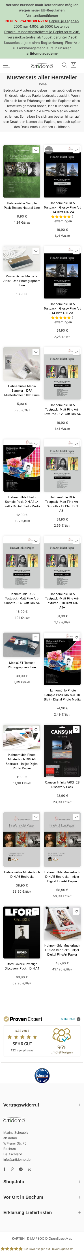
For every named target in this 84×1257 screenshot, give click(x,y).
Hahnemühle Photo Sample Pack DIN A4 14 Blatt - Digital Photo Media (22, 501)
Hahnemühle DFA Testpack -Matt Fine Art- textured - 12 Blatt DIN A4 (62, 409)
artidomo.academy (42, 53)
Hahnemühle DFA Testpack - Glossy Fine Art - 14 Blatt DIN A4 (62, 207)
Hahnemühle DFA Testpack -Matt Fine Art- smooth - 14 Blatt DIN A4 (22, 598)
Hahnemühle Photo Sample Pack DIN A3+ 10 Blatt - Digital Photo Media (62, 695)
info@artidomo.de (16, 1160)
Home (42, 84)
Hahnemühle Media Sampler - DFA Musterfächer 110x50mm (22, 390)
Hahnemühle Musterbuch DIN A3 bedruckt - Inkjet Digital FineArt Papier (62, 950)
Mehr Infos (68, 1019)
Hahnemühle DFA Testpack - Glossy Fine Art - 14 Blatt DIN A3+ (62, 308)
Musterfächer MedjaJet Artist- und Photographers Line (21, 280)
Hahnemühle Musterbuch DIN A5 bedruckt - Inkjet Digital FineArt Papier (62, 876)
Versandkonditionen (42, 15)
